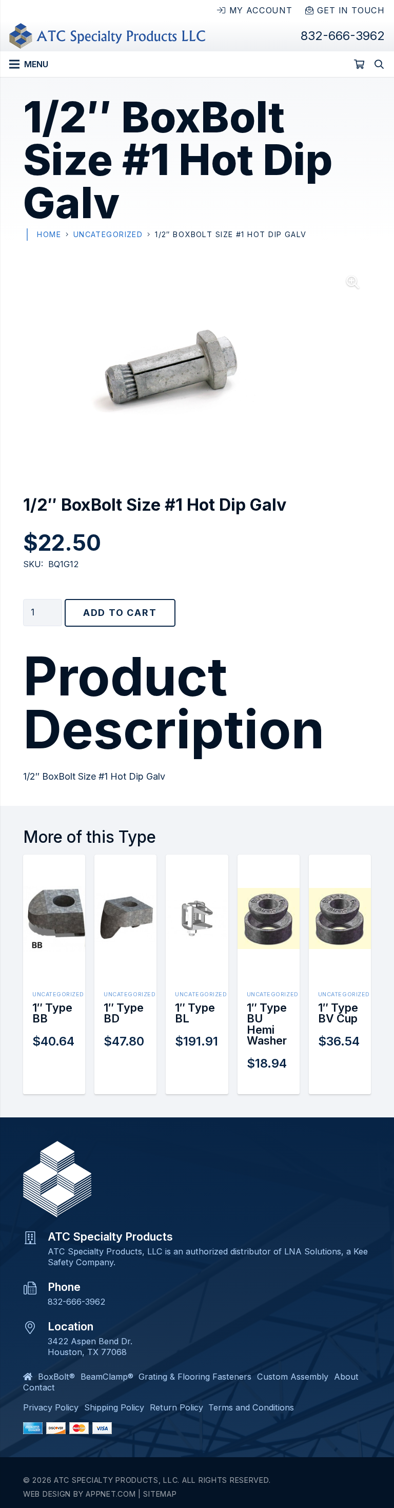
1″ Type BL (195, 1013)
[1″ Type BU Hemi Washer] (269, 894)
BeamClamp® (107, 1376)
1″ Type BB (52, 1013)
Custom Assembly (292, 1376)
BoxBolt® (56, 1376)
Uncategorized (108, 234)
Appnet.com (110, 1494)
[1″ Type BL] (197, 904)
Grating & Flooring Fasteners (195, 1376)
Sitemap (159, 1494)
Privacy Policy (50, 1407)
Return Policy (176, 1407)
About (346, 1376)
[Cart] (359, 64)
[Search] (379, 64)
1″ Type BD (124, 1013)
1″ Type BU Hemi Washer (267, 1024)
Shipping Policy (114, 1407)
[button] (352, 282)
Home (49, 234)
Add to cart (120, 612)
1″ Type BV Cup (338, 1013)
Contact (39, 1387)
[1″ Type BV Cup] (340, 894)
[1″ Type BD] (125, 899)
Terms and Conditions (251, 1407)
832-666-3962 (76, 1302)
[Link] (107, 36)
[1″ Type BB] (54, 892)
